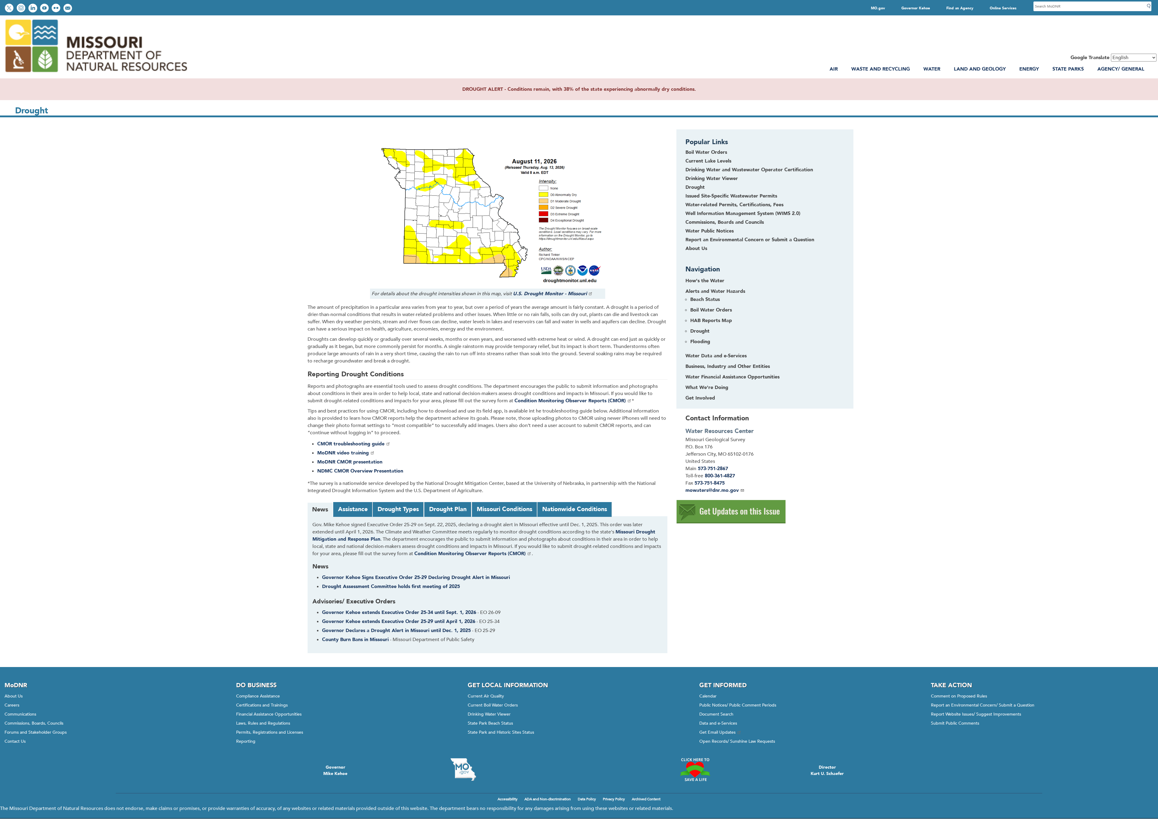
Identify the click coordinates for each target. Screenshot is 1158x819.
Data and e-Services (718, 723)
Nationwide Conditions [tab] (574, 509)
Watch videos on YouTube (45, 9)
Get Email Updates (717, 732)
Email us (68, 9)
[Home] (95, 74)
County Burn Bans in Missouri (355, 639)
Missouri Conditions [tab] (504, 509)
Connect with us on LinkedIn (33, 9)
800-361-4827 (720, 476)
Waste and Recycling (880, 69)
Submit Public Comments (955, 723)
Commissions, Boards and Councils (724, 222)
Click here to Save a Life (695, 769)
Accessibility (507, 799)
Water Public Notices (709, 231)
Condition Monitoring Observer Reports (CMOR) (570, 400)
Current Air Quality (486, 696)
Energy (1029, 69)
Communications (20, 714)
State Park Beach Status (490, 723)
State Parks (1068, 69)
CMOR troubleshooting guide (350, 444)
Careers (12, 705)
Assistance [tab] (353, 509)
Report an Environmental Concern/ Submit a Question (982, 705)
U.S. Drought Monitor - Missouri (550, 293)
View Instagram (22, 9)
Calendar (708, 696)
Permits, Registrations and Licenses (269, 732)
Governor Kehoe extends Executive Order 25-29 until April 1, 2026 (398, 621)
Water (931, 69)
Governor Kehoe (915, 8)
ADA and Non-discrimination (547, 799)
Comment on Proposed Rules (959, 696)
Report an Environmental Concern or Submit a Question (749, 239)
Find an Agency (959, 8)
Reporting (245, 741)
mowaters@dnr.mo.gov (712, 490)
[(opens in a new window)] (731, 522)
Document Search (716, 714)
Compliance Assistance (258, 696)
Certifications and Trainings (262, 705)
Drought (695, 187)
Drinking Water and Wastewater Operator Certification (749, 169)
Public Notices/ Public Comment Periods (737, 705)
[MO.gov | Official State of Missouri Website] (463, 769)
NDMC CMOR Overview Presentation (360, 471)
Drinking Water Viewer (711, 178)
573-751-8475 (709, 483)
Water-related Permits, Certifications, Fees (734, 204)
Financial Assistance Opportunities (269, 714)
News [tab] (320, 509)
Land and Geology (980, 69)
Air (834, 69)
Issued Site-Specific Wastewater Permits (731, 196)
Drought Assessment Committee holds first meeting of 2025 (391, 586)
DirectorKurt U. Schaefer (827, 770)
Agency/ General (1120, 69)
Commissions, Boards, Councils (34, 723)
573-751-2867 (713, 468)
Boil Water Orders (706, 152)
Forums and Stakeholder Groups (36, 732)
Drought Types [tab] (398, 509)
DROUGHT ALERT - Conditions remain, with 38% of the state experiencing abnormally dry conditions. (579, 89)
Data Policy (587, 799)
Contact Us (15, 741)
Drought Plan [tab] (448, 509)
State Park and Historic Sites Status (501, 732)
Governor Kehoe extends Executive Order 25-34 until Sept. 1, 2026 (399, 612)
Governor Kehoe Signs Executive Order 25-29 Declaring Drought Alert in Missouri (416, 577)
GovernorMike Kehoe (335, 770)
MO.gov (878, 8)
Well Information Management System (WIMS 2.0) (742, 213)
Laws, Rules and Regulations (263, 723)
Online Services (1003, 8)
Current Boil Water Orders (493, 705)
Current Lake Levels (708, 161)
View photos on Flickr (57, 9)
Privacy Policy (614, 799)
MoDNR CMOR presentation (349, 462)
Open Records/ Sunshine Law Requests (737, 741)
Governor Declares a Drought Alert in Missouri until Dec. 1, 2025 (396, 630)
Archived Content (646, 799)
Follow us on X (10, 9)
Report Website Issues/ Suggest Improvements (976, 714)
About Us (696, 248)
